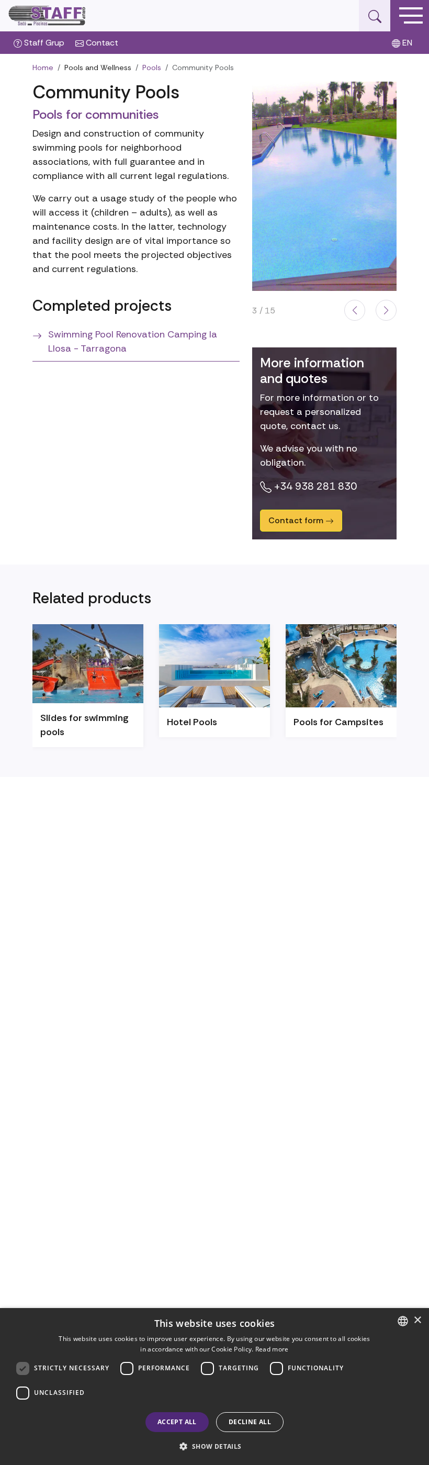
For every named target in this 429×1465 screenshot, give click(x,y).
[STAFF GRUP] (47, 15)
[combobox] (403, 1321)
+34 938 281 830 (314, 486)
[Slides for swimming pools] (87, 663)
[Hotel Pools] (214, 665)
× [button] (417, 1320)
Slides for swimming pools (84, 725)
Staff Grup (43, 42)
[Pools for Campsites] (341, 665)
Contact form (296, 520)
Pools (151, 67)
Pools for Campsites (338, 722)
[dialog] (214, 1386)
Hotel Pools (192, 722)
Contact (101, 42)
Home (42, 67)
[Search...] (374, 15)
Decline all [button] (250, 1421)
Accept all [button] (177, 1421)
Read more (272, 1349)
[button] (354, 310)
